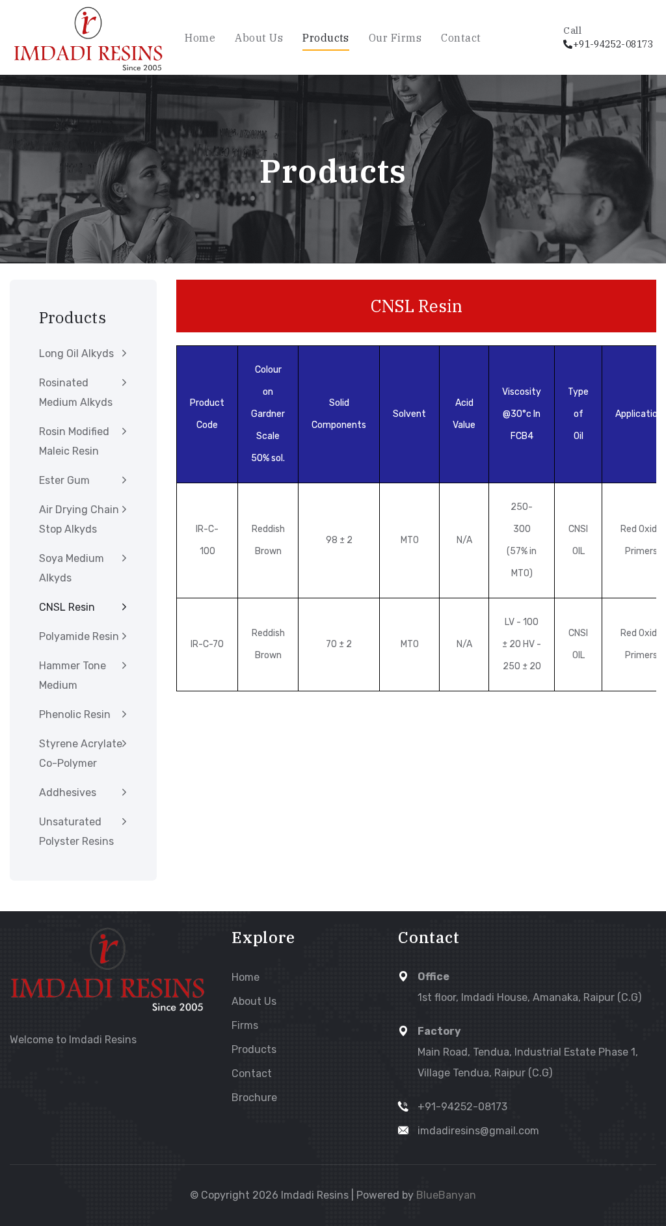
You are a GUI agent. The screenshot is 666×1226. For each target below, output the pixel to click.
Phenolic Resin (75, 714)
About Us (259, 37)
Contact (461, 37)
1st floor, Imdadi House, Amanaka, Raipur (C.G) (529, 997)
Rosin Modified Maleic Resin (74, 441)
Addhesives (67, 792)
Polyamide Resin (79, 636)
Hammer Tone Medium (72, 675)
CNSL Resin (67, 607)
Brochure (254, 1097)
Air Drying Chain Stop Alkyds (79, 519)
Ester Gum (64, 480)
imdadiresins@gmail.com (478, 1131)
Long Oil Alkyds (76, 353)
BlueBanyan (446, 1195)
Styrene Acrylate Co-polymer (80, 753)
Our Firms (395, 37)
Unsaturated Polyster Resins (76, 831)
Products (325, 37)
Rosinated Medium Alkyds (76, 392)
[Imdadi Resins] (88, 38)
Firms (245, 1025)
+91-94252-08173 (462, 1106)
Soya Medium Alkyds (71, 568)
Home (200, 37)
